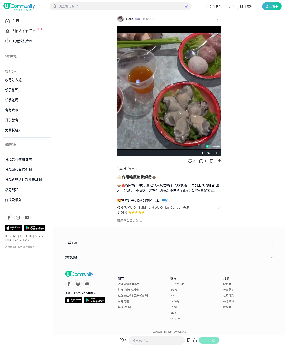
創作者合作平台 (220, 6)
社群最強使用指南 (129, 284)
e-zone (24, 239)
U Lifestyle (11, 236)
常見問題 (123, 301)
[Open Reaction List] (217, 19)
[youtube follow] (27, 217)
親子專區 (11, 71)
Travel (23, 236)
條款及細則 (124, 307)
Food (8, 239)
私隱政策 (228, 301)
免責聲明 (228, 289)
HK (31, 236)
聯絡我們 (228, 307)
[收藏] (211, 161)
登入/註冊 (272, 6)
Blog (15, 239)
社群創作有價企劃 (129, 289)
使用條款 (228, 295)
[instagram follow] (18, 217)
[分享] (219, 161)
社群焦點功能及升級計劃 (133, 295)
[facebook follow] (9, 217)
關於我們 (228, 284)
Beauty (39, 236)
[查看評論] (201, 161)
